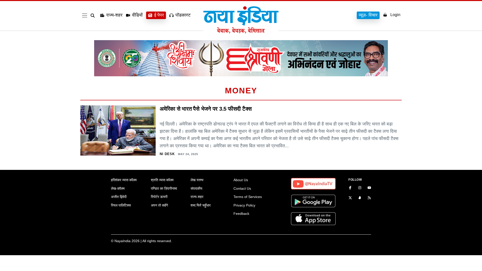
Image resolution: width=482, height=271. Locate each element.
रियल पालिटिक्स (121, 205)
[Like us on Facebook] (350, 188)
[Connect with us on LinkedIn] (360, 198)
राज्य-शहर (114, 15)
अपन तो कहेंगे (159, 205)
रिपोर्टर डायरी (159, 197)
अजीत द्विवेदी (119, 197)
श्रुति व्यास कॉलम (162, 180)
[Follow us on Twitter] (350, 198)
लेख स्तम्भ (197, 180)
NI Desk (167, 154)
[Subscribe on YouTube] (369, 188)
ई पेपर (159, 15)
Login (395, 15)
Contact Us (242, 188)
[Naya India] (241, 32)
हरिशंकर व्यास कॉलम (124, 180)
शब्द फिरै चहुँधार (201, 205)
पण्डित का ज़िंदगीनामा (164, 188)
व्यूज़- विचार (368, 15)
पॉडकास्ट (183, 15)
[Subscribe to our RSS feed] (369, 198)
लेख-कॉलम (118, 188)
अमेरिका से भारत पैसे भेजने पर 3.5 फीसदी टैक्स (206, 109)
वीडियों (137, 15)
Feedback (241, 214)
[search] (94, 16)
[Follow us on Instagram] (360, 188)
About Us (240, 180)
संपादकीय (196, 188)
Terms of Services (247, 197)
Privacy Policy (244, 205)
